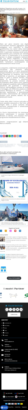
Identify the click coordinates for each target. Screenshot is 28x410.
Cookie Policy (17, 407)
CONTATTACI (14, 314)
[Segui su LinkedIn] (21, 309)
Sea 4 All (18, 13)
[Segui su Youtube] (17, 309)
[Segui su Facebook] (7, 309)
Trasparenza (24, 407)
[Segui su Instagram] (14, 309)
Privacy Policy (10, 407)
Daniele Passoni (4, 13)
